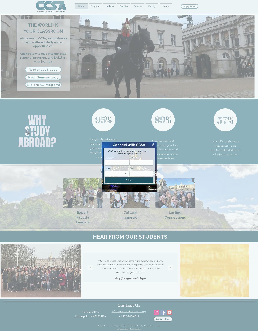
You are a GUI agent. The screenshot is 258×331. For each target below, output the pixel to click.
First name (110, 158)
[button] (153, 145)
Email (132, 168)
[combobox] (117, 173)
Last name (134, 158)
